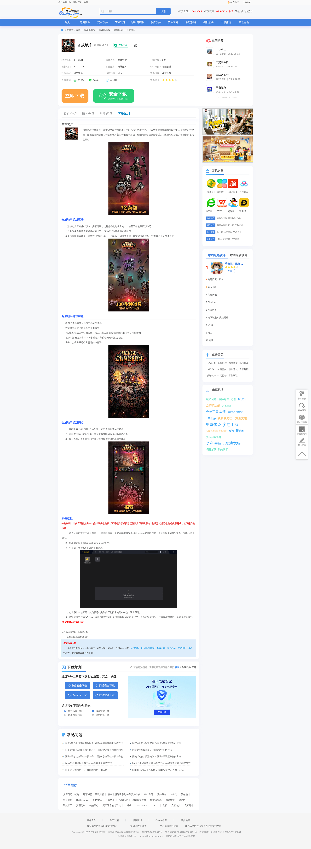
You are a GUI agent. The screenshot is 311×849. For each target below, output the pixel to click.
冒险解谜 (118, 30)
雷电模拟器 (244, 211)
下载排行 (226, 22)
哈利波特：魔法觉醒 (223, 443)
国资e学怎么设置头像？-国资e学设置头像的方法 (156, 756)
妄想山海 (230, 424)
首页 (67, 22)
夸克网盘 (227, 239)
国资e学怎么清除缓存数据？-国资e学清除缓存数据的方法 (94, 743)
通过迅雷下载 (75, 711)
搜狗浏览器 (247, 11)
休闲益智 (222, 375)
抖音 (231, 11)
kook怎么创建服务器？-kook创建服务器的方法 (88, 763)
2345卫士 (237, 232)
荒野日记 (212, 294)
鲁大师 (220, 232)
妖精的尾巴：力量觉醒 (232, 418)
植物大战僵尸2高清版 (216, 431)
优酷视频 (239, 225)
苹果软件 (120, 22)
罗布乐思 (226, 405)
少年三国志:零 (216, 412)
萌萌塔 (182, 800)
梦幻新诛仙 (237, 431)
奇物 (211, 340)
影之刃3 (241, 399)
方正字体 (228, 232)
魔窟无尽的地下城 (112, 805)
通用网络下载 (75, 715)
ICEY (156, 805)
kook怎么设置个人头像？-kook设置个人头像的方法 (158, 769)
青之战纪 (171, 648)
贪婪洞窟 (67, 800)
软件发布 (247, 2)
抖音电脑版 (222, 225)
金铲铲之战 (213, 405)
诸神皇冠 (148, 794)
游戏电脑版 (104, 30)
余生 (210, 332)
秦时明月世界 (235, 412)
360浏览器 (208, 11)
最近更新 (244, 22)
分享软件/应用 (189, 667)
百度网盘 (243, 192)
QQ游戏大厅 (233, 211)
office (219, 239)
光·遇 (210, 325)
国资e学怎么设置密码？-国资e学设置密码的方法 (156, 743)
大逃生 (128, 805)
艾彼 (165, 805)
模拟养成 (233, 369)
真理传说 (80, 805)
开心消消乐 (134, 648)
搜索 (163, 11)
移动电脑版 (137, 22)
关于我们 (114, 820)
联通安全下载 (107, 695)
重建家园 (67, 805)
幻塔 (233, 399)
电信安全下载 (79, 685)
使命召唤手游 (213, 437)
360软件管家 (222, 192)
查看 (230, 271)
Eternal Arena (143, 805)
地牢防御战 (155, 800)
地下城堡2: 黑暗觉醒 (93, 794)
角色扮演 (222, 363)
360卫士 (211, 192)
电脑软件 (85, 22)
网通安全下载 (107, 685)
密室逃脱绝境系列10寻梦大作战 (124, 794)
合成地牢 (123, 800)
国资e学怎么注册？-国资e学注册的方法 (152, 750)
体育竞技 (222, 369)
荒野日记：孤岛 (185, 648)
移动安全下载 (79, 695)
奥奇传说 (213, 424)
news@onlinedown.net (151, 836)
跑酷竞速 (233, 363)
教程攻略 (191, 22)
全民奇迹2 (211, 418)
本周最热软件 (216, 255)
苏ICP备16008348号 (152, 832)
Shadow (212, 302)
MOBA (211, 369)
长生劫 (173, 794)
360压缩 (235, 239)
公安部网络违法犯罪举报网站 (101, 826)
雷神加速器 (222, 218)
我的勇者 (161, 794)
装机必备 (208, 22)
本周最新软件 (238, 255)
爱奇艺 (231, 225)
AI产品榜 (234, 2)
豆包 (237, 11)
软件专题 (173, 22)
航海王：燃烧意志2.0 (235, 263)
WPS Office (221, 11)
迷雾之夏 (161, 648)
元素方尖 (175, 805)
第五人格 (212, 287)
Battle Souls (82, 800)
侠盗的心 (93, 805)
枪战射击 (211, 363)
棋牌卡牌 (211, 375)
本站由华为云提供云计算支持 (180, 836)
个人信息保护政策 (169, 826)
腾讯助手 (232, 218)
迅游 (239, 218)
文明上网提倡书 (138, 826)
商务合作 (91, 820)
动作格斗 (243, 363)
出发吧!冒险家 (148, 648)
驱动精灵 (233, 192)
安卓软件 (102, 22)
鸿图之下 (211, 449)
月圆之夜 (212, 310)
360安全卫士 (183, 11)
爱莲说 (184, 794)
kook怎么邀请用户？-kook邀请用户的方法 (86, 769)
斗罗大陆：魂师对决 (217, 399)
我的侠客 (223, 449)
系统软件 (155, 22)
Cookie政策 (161, 820)
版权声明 (137, 820)
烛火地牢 (170, 800)
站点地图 (185, 820)
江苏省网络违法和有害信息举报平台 (203, 826)
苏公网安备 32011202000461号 (181, 832)
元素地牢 (189, 805)
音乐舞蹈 (243, 369)
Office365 (197, 11)
